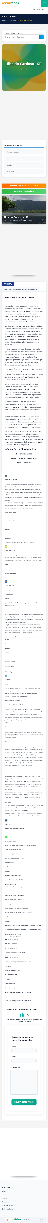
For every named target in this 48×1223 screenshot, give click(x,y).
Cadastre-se (5, 1202)
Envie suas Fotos (7, 1209)
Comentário (15, 1068)
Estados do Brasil (7, 1195)
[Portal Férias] (10, 4)
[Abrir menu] (44, 3)
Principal (8, 284)
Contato (4, 1198)
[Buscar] (41, 37)
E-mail (14, 1056)
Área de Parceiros (7, 1205)
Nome (13, 1046)
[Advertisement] (24, 116)
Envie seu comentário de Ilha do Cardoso (20, 289)
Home (3, 1191)
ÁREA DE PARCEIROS (39, 10)
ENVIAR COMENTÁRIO (24, 1102)
